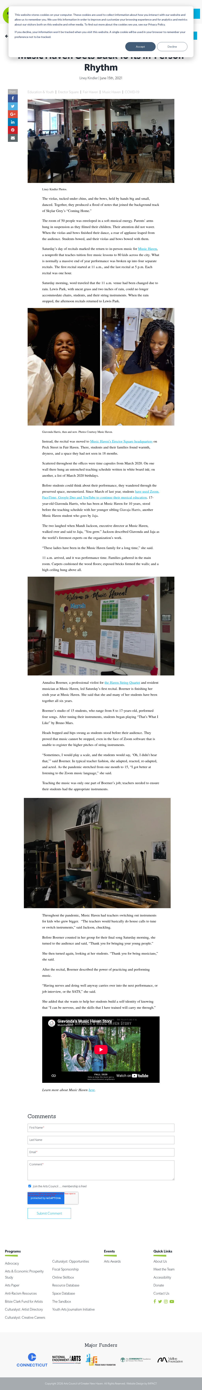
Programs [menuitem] (13, 1251)
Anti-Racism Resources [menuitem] (21, 1293)
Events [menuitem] (109, 1251)
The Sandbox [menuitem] (61, 1301)
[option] (32, 1359)
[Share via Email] (13, 138)
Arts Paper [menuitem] (12, 1285)
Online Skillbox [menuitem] (63, 1277)
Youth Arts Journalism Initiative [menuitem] (73, 1309)
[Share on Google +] (13, 114)
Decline (172, 46)
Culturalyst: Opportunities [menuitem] (70, 1261)
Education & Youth (41, 92)
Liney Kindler (88, 78)
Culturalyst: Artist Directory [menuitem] (24, 1309)
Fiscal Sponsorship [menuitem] (65, 1269)
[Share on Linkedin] (13, 122)
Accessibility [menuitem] (162, 1277)
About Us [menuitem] (160, 1261)
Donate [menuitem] (158, 1285)
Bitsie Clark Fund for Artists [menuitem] (24, 1301)
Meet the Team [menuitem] (164, 1269)
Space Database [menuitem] (63, 1293)
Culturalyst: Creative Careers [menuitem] (25, 1317)
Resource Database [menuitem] (65, 1285)
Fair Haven (91, 92)
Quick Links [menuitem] (162, 1251)
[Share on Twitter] (13, 106)
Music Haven (112, 92)
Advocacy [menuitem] (12, 1263)
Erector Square (68, 92)
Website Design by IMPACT (141, 1383)
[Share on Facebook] (13, 98)
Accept (140, 46)
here (92, 1089)
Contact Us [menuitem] (161, 1293)
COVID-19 (132, 92)
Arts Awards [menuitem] (112, 1261)
